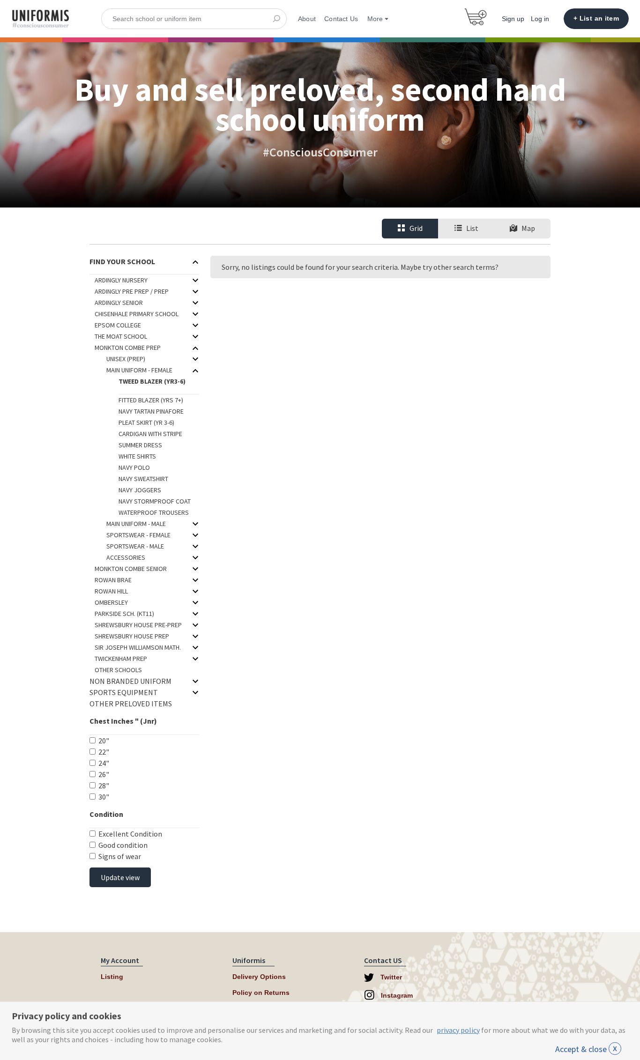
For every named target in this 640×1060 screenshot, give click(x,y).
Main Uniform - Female (139, 370)
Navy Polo (134, 467)
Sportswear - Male (135, 546)
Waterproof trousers (154, 512)
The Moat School (121, 336)
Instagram (396, 995)
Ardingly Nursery (121, 280)
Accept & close (586, 1049)
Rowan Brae (113, 580)
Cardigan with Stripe (150, 434)
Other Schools (118, 670)
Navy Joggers (140, 490)
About (307, 18)
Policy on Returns (261, 992)
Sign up (513, 18)
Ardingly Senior (119, 302)
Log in (540, 18)
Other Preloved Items (130, 703)
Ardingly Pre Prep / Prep (132, 291)
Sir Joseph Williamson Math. (138, 647)
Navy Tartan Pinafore (151, 411)
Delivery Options (259, 976)
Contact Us (341, 18)
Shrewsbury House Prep (132, 636)
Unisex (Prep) (125, 359)
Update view (120, 877)
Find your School (122, 261)
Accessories (125, 557)
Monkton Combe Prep (128, 347)
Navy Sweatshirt (143, 478)
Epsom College (118, 325)
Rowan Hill (111, 591)
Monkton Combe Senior (131, 568)
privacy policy (458, 1030)
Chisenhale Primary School (137, 314)
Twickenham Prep (121, 658)
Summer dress (140, 445)
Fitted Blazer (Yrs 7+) (151, 400)
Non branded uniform (130, 681)
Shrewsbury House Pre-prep (138, 625)
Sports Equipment (123, 692)
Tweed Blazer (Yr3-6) (152, 381)
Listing (112, 976)
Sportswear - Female (138, 535)
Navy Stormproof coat (155, 501)
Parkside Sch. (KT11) (124, 613)
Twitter (390, 977)
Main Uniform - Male (136, 523)
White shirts (137, 456)
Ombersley (111, 602)
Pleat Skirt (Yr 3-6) (146, 422)
